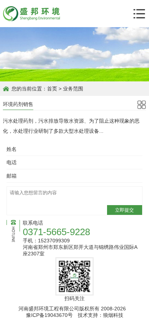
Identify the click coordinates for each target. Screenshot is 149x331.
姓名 (12, 149)
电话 (12, 162)
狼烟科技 (113, 315)
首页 (52, 89)
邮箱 (12, 176)
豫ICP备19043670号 (49, 315)
